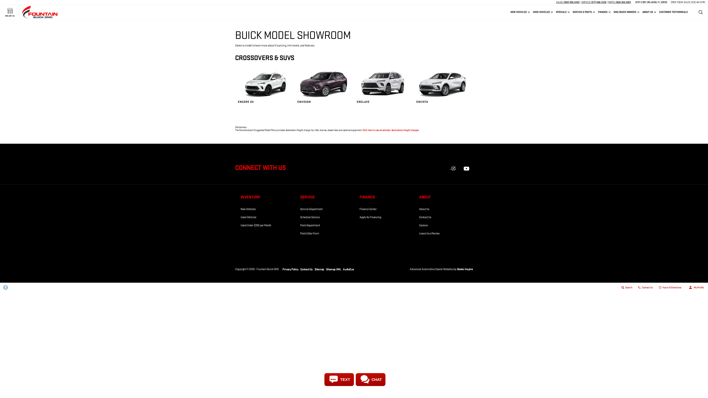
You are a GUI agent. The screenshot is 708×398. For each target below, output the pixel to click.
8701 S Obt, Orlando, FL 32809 (651, 2)
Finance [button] (603, 13)
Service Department (311, 209)
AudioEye (348, 269)
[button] (700, 12)
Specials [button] (561, 13)
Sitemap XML (333, 269)
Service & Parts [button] (582, 13)
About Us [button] (647, 13)
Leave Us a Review (429, 233)
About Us (424, 209)
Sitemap (319, 269)
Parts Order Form (309, 233)
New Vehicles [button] (518, 13)
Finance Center (368, 209)
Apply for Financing (370, 217)
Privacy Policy (290, 269)
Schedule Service (310, 217)
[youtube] (466, 169)
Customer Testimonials (673, 12)
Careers (423, 225)
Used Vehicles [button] (541, 13)
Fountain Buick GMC (267, 269)
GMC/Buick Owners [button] (624, 13)
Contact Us (425, 217)
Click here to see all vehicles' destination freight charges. (391, 130)
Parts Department (310, 225)
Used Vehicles (248, 217)
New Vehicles (248, 209)
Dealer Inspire (465, 269)
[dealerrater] (453, 169)
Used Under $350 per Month (256, 225)
